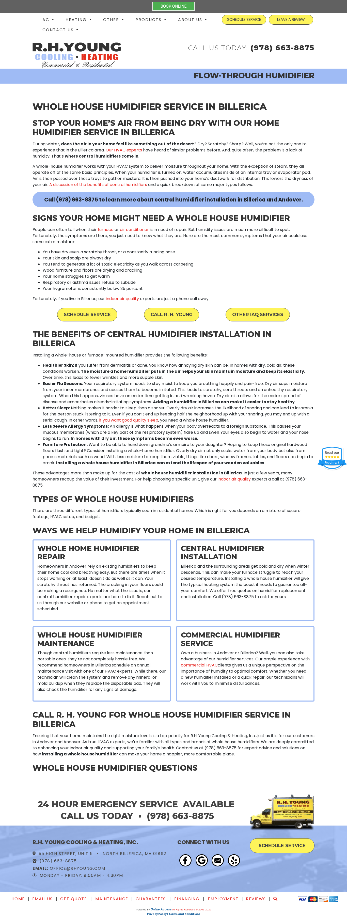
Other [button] (112, 20)
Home (18, 899)
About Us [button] (191, 20)
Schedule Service (87, 314)
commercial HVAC (199, 665)
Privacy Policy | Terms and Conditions (173, 914)
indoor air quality (122, 299)
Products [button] (149, 20)
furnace (106, 229)
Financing (187, 899)
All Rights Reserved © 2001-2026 (191, 909)
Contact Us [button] (58, 30)
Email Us (42, 899)
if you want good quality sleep (128, 420)
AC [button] (46, 20)
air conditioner (134, 229)
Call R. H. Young (172, 314)
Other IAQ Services (257, 314)
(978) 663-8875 (282, 47)
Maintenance (111, 899)
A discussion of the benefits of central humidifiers (98, 185)
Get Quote (73, 899)
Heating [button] (77, 20)
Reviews (256, 899)
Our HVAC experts (124, 150)
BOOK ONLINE (173, 6)
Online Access (161, 909)
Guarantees (151, 899)
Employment (223, 899)
